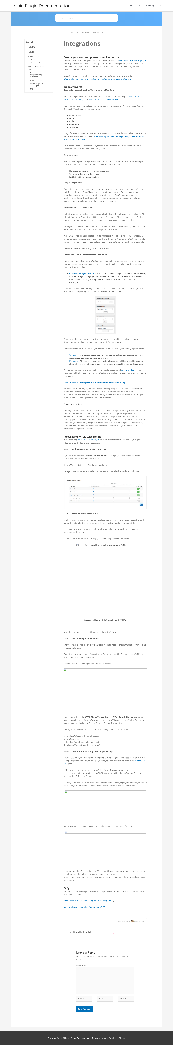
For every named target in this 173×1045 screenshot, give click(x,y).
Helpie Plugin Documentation (40, 5)
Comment (81, 965)
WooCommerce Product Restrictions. (105, 99)
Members (73, 361)
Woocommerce (36, 80)
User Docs (74, 32)
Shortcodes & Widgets (36, 63)
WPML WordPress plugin (88, 439)
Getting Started (33, 56)
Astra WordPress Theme (114, 1038)
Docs (140, 5)
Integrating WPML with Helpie (37, 85)
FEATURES (31, 59)
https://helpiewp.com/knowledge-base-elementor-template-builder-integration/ (98, 79)
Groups (72, 355)
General (29, 42)
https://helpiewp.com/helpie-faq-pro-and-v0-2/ (84, 907)
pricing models (127, 369)
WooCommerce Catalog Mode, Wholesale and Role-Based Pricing (94, 382)
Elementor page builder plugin (132, 60)
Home (131, 5)
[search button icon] (115, 18)
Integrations (98, 32)
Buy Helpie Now (153, 5)
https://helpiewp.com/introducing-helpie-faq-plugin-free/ (88, 900)
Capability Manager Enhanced (82, 273)
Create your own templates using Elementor (36, 75)
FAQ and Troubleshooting (37, 66)
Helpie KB (85, 32)
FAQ (31, 89)
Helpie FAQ (31, 47)
